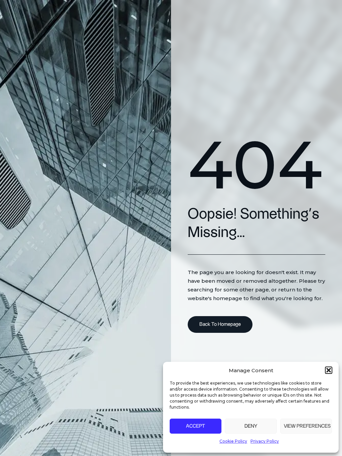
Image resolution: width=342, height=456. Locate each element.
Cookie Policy (233, 441)
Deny (250, 426)
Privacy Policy (264, 441)
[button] (328, 370)
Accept (195, 426)
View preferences (307, 426)
